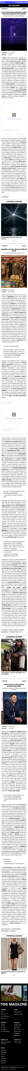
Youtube (3, 1063)
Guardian (8, 905)
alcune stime (14, 756)
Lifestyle (4, 52)
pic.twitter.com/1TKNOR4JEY (13, 355)
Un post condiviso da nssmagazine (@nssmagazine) (15, 433)
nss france (17, 1033)
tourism (12, 931)
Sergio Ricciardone (10, 185)
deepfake (22, 324)
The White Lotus (14, 632)
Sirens (21, 630)
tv (20, 632)
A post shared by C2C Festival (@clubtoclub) (14, 134)
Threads (3, 1058)
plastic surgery (16, 929)
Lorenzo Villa (11, 728)
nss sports (17, 1027)
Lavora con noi (5, 1016)
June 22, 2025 (14, 555)
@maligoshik (6, 859)
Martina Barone (11, 291)
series (16, 630)
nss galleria (17, 1031)
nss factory (4, 1018)
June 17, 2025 (16, 357)
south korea (5, 931)
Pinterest (3, 1060)
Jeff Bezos (4, 630)
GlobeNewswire (10, 828)
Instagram (4, 1052)
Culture (3, 1027)
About (2, 1012)
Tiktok (3, 1056)
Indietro (4, 8)
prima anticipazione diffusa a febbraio (16, 61)
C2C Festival (5, 196)
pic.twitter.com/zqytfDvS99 (10, 493)
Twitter (3, 1054)
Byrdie (18, 867)
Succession (5, 632)
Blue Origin (21, 509)
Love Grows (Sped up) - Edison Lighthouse (13, 863)
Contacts (3, 1014)
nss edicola (17, 1035)
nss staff (10, 54)
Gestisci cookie (18, 1014)
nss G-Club (17, 1029)
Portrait (3, 1029)
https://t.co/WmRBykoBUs (14, 796)
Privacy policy (18, 1012)
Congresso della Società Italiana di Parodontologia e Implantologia (14, 851)
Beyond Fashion (5, 1031)
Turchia (12, 743)
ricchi (10, 630)
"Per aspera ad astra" (15, 187)
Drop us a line (17, 1042)
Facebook (3, 1050)
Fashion (3, 1025)
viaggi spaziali (6, 505)
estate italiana (6, 929)
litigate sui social (20, 504)
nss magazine (17, 1025)
